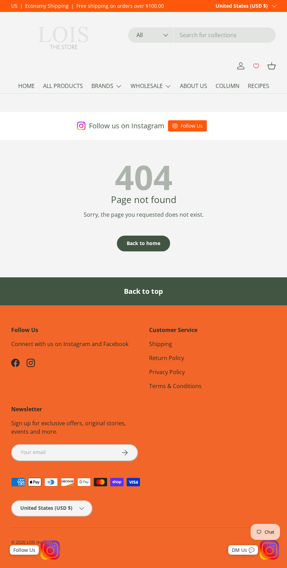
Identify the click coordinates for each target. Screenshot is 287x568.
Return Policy (166, 358)
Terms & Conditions (175, 386)
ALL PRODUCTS (63, 86)
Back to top (143, 291)
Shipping (160, 344)
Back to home (143, 243)
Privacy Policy (167, 372)
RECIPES (258, 86)
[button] (271, 66)
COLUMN (227, 86)
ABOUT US (193, 86)
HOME (26, 86)
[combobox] (202, 35)
